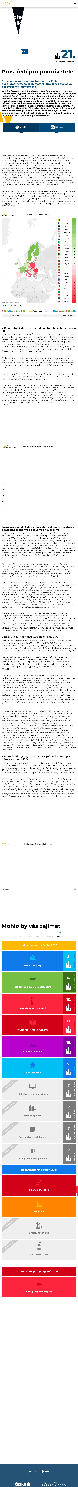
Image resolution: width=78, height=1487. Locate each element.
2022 (18, 936)
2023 (11, 30)
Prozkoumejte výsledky (15, 51)
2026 (34, 30)
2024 (19, 30)
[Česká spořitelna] (23, 1485)
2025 (26, 30)
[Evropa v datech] (55, 1485)
